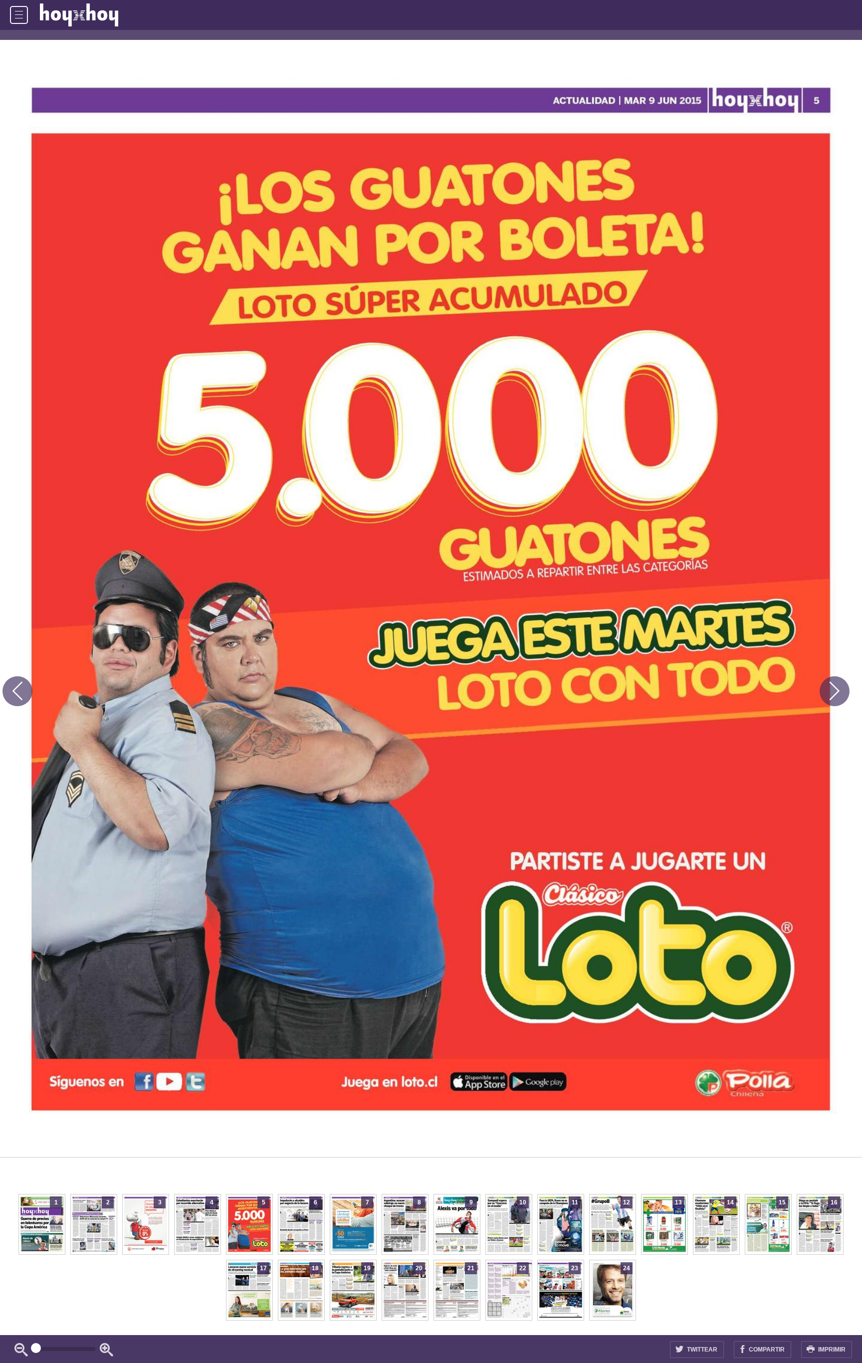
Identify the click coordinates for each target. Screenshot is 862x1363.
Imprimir (831, 1349)
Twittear (701, 1349)
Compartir (766, 1349)
